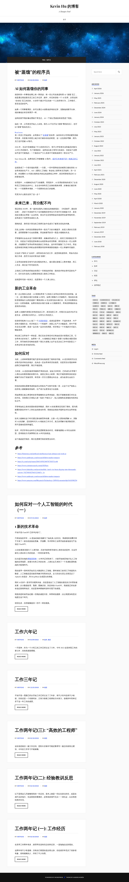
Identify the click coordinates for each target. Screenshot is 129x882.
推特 (102, 315)
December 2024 (99, 108)
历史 (95, 309)
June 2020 (97, 189)
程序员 (109, 324)
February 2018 (99, 246)
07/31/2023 (34, 518)
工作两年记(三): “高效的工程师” (46, 730)
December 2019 (99, 213)
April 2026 (97, 88)
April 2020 (97, 198)
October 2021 (99, 160)
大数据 (117, 309)
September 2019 (100, 222)
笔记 (117, 324)
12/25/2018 (34, 687)
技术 (45, 80)
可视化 (102, 309)
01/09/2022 (34, 639)
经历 (49, 639)
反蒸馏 (45, 135)
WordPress (59, 877)
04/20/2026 (34, 80)
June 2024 (97, 112)
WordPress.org (99, 363)
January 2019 (99, 232)
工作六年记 (26, 631)
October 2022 (99, 141)
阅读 (104, 333)
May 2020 (97, 194)
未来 (109, 318)
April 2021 (97, 170)
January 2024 (99, 117)
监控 (109, 321)
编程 (109, 327)
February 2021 (99, 175)
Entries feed (98, 354)
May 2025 (97, 98)
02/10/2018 (34, 738)
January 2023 (99, 136)
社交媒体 (117, 321)
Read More (21, 609)
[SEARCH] (119, 72)
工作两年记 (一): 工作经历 (40, 828)
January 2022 (99, 155)
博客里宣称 (32, 558)
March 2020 (98, 203)
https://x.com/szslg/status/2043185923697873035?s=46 (38, 461)
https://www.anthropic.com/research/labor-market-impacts (39, 457)
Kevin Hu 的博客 (64, 6)
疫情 (102, 321)
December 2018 (99, 237)
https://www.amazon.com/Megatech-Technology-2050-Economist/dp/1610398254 (47, 480)
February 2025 (99, 103)
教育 (116, 315)
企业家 (96, 306)
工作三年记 (26, 679)
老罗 (116, 327)
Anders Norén (78, 877)
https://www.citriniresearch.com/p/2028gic (33, 465)
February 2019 (99, 227)
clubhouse (105, 300)
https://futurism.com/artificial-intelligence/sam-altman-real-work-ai (42, 453)
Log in (96, 349)
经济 (102, 327)
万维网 (96, 303)
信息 (103, 306)
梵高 (116, 318)
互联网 (104, 303)
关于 (64, 19)
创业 (110, 306)
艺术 (102, 330)
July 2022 (97, 151)
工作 (102, 312)
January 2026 (99, 93)
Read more (19, 132)
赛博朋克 (96, 333)
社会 (95, 324)
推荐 (109, 315)
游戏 (95, 321)
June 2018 (97, 242)
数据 (95, 318)
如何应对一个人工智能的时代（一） (43, 507)
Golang (115, 300)
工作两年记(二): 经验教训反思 (44, 777)
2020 (95, 300)
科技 (102, 324)
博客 (117, 306)
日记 (95, 271)
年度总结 (110, 312)
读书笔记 (97, 285)
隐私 (111, 333)
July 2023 (97, 127)
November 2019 (99, 218)
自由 (95, 330)
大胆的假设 (43, 320)
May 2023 (97, 131)
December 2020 (99, 179)
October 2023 (99, 122)
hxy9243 (20, 80)
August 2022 (98, 146)
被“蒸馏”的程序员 (32, 72)
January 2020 (99, 208)
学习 (95, 261)
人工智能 (112, 303)
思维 (118, 312)
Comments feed (99, 358)
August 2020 (98, 184)
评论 (95, 280)
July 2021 (97, 165)
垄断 (110, 309)
